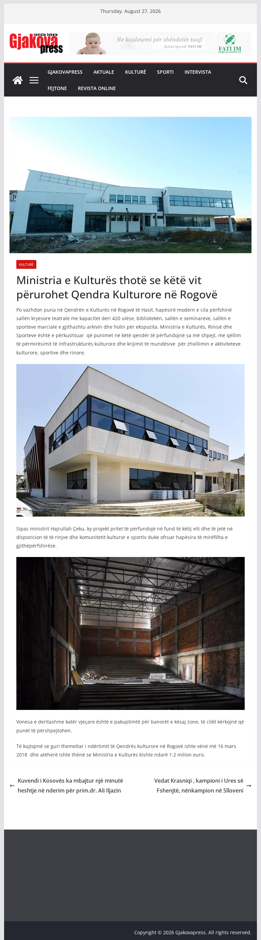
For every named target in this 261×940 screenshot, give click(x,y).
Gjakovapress (65, 72)
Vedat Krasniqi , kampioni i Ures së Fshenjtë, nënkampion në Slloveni (198, 785)
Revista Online (97, 88)
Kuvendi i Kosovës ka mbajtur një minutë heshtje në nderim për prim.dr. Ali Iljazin (70, 785)
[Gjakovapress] (18, 80)
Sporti (165, 72)
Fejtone (57, 88)
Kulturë (135, 72)
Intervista (198, 72)
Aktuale (103, 72)
